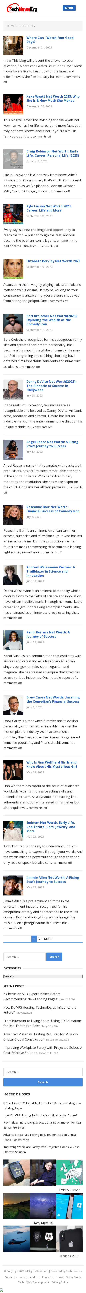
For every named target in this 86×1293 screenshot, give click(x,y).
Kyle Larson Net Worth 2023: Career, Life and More (48, 208)
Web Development (37, 1282)
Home (10, 26)
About (23, 1277)
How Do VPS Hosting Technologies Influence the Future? (40, 1115)
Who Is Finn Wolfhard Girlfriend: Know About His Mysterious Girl (51, 764)
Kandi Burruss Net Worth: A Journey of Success (48, 634)
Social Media (74, 1277)
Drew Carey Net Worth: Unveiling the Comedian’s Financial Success (53, 699)
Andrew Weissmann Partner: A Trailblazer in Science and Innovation (50, 571)
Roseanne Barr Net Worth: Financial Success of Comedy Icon (52, 509)
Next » (48, 939)
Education (48, 1277)
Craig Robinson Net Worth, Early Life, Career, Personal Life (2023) (52, 153)
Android (35, 1277)
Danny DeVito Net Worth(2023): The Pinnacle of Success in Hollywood (51, 385)
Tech (21, 1282)
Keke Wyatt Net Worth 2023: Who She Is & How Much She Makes (53, 98)
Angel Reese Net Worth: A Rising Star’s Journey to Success (52, 444)
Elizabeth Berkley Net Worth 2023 (53, 261)
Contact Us (11, 1277)
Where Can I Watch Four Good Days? (50, 40)
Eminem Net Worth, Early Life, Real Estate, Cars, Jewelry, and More (50, 826)
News (60, 1277)
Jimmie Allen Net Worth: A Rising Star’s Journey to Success (52, 879)
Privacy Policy (60, 1282)
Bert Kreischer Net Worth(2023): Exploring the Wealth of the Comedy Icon (51, 320)
